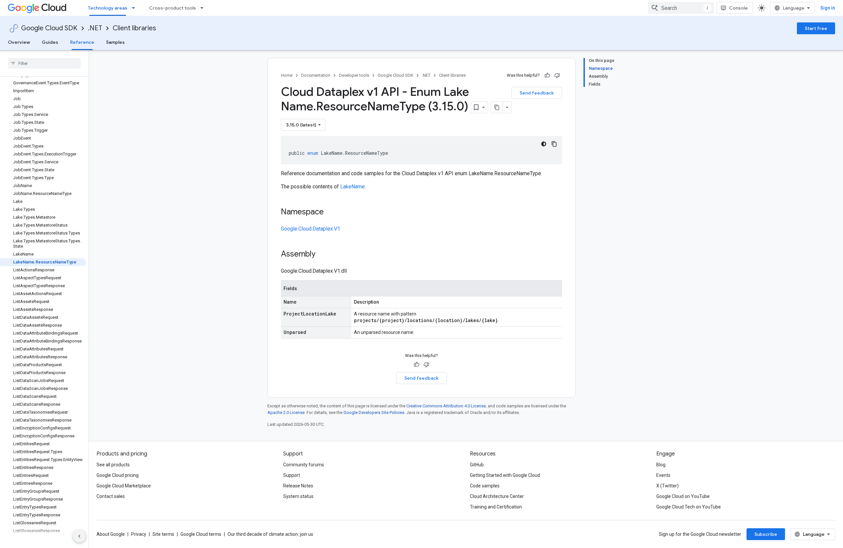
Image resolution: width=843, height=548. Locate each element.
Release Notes (298, 485)
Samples (115, 42)
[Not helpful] (557, 75)
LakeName (352, 186)
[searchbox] (44, 63)
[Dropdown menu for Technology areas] (135, 8)
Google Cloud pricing (117, 475)
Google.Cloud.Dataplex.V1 (310, 229)
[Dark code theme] (543, 144)
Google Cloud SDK (49, 28)
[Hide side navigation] (79, 536)
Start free (816, 28)
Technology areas (107, 8)
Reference (82, 42)
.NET (95, 28)
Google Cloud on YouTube (683, 496)
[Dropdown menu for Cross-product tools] (204, 8)
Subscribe (765, 534)
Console (738, 8)
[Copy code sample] (554, 144)
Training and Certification (496, 506)
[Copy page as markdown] (497, 107)
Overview (19, 42)
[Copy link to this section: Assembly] (322, 255)
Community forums (303, 464)
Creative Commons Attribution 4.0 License (446, 405)
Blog (661, 464)
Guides (50, 42)
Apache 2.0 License (286, 412)
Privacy (138, 534)
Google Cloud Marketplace (123, 485)
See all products (113, 464)
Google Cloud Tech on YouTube (688, 506)
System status (298, 496)
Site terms (163, 534)
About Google (110, 534)
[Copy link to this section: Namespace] (330, 212)
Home (286, 75)
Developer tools (354, 75)
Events (663, 475)
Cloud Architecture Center (497, 496)
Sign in (827, 8)
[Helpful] (547, 75)
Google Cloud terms (200, 534)
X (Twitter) (667, 485)
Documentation (315, 75)
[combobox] (681, 8)
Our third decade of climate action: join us (270, 534)
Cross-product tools (172, 8)
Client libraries (134, 28)
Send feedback (537, 93)
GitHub (477, 464)
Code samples (485, 485)
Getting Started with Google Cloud (505, 475)
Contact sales (110, 496)
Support (291, 475)
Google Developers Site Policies (373, 412)
